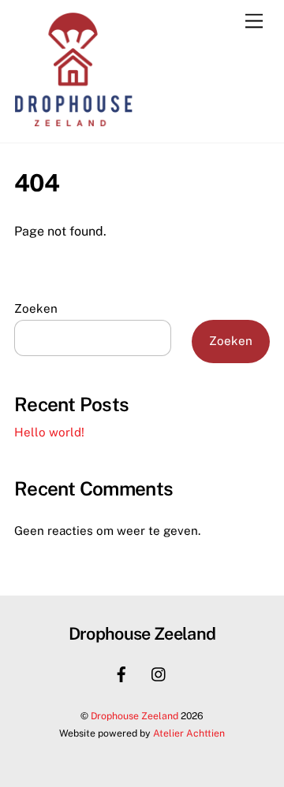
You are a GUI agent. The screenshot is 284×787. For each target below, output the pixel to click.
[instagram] (159, 672)
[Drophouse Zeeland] (73, 123)
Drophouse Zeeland (134, 716)
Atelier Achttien (189, 733)
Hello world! (49, 432)
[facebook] (121, 672)
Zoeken (36, 308)
